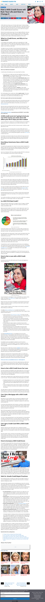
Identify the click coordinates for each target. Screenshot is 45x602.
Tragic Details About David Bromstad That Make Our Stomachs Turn (25, 563)
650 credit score (12, 298)
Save (17, 4)
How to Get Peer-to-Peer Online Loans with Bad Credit (13, 535)
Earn (6, 4)
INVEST (11, 4)
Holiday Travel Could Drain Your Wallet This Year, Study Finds (9, 584)
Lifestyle (23, 4)
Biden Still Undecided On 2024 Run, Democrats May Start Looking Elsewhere (21, 584)
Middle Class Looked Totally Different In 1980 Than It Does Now (5, 575)
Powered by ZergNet (27, 550)
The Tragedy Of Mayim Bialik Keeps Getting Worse (25, 575)
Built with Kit (15, 601)
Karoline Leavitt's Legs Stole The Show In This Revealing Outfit (15, 563)
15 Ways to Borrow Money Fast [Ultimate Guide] (12, 534)
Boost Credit (3, 7)
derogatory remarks (22, 503)
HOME (2, 4)
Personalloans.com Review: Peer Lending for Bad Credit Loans (14, 536)
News (29, 4)
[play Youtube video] (15, 459)
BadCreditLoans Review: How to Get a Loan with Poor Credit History (16, 537)
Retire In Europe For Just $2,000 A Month (14, 575)
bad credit (27, 132)
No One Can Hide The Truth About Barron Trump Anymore (5, 563)
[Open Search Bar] (43, 4)
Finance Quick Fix (9, 1)
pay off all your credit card (16, 314)
